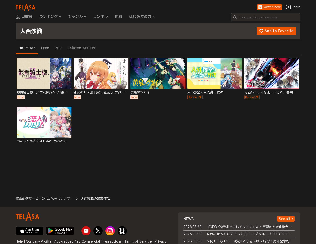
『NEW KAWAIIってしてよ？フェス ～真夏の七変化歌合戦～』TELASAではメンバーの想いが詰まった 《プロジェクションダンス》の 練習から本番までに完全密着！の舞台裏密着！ (251, 227)
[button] (269, 7)
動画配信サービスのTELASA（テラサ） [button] (44, 198)
